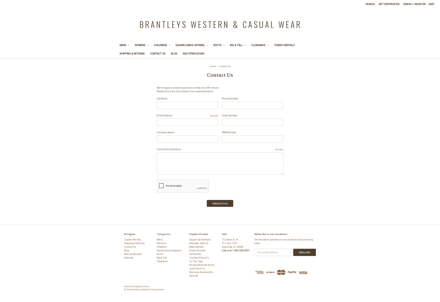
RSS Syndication (193, 53)
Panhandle (195, 254)
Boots (217, 45)
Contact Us (158, 53)
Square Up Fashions (200, 239)
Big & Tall (237, 45)
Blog (174, 53)
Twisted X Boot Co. (199, 257)
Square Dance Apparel (190, 45)
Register (420, 4)
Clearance (258, 45)
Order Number (229, 115)
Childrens (161, 45)
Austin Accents (197, 250)
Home (213, 66)
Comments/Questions (220, 149)
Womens (140, 45)
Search (370, 4)
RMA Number (229, 132)
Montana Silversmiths (201, 272)
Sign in (407, 4)
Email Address (187, 115)
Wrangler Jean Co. (199, 243)
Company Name (165, 132)
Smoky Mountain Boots (201, 265)
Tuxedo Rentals (284, 45)
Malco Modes (196, 246)
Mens (123, 45)
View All (193, 275)
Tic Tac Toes (196, 261)
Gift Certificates (389, 4)
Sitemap (128, 257)
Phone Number (230, 98)
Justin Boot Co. (197, 268)
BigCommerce (142, 286)
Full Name (162, 98)
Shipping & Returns (132, 53)
